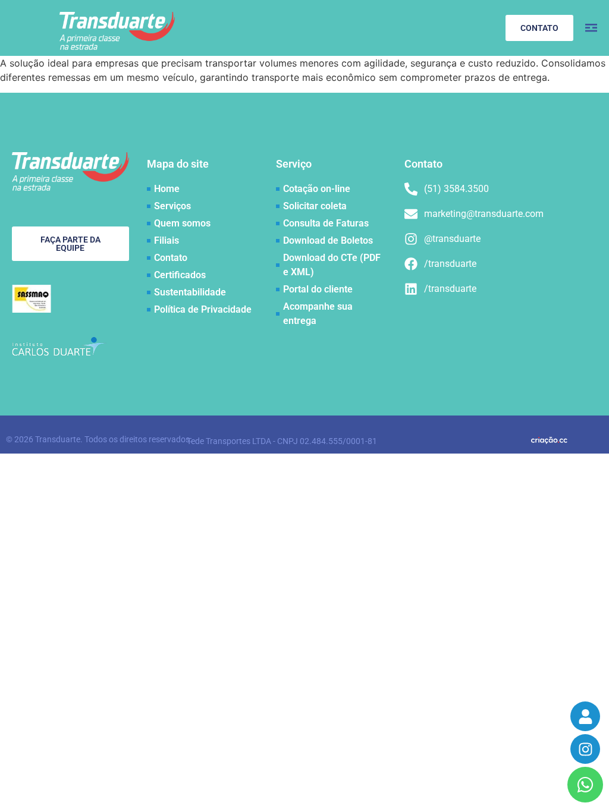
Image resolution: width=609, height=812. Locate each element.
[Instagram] (585, 749)
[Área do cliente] (585, 716)
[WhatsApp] (585, 784)
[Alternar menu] (591, 28)
